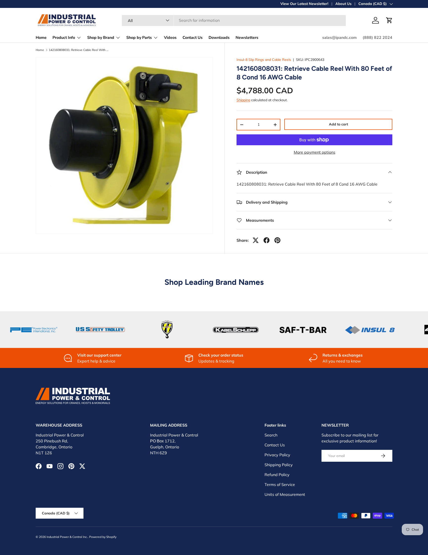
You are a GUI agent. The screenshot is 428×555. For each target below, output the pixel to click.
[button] (389, 20)
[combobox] (234, 20)
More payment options (314, 152)
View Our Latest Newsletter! (304, 3)
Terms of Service (280, 484)
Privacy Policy (277, 454)
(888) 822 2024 (377, 37)
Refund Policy (277, 474)
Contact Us (193, 37)
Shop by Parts (139, 37)
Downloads (219, 37)
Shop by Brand (100, 37)
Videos (170, 37)
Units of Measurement (285, 494)
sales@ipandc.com (339, 37)
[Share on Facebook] (266, 240)
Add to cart (338, 124)
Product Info (64, 37)
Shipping (243, 100)
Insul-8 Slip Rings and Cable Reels (264, 59)
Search (271, 435)
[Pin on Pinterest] (277, 240)
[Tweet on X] (255, 240)
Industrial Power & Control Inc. (67, 537)
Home (41, 37)
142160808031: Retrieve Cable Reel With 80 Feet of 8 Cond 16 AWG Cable (78, 49)
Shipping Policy (279, 464)
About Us (343, 3)
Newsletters (247, 37)
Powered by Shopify (102, 537)
